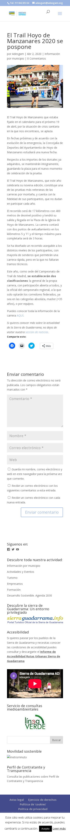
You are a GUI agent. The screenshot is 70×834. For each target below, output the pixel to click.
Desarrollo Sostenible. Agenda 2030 (29, 595)
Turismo (12, 578)
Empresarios (15, 584)
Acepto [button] (45, 828)
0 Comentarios (36, 58)
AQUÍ (20, 315)
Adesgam (18, 54)
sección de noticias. (37, 332)
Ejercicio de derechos (42, 800)
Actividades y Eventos (20, 572)
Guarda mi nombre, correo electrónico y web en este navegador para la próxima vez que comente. (34, 473)
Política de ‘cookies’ (33, 804)
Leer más (59, 828)
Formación (14, 589)
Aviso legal (17, 800)
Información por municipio (23, 566)
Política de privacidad (32, 809)
